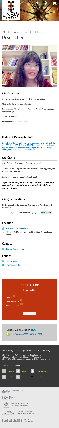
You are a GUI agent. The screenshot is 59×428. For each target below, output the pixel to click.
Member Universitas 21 (14, 398)
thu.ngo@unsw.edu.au (15, 248)
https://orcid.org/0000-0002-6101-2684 (26, 334)
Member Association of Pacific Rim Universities (26, 412)
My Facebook (12, 261)
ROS (34, 329)
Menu (55, 5)
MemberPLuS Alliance (28, 420)
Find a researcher (20, 32)
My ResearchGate (13, 265)
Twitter (23, 371)
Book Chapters (13, 301)
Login (37, 5)
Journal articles (14, 305)
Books (10, 297)
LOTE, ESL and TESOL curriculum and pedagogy (34, 145)
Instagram (39, 377)
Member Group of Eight (17, 391)
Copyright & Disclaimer (27, 351)
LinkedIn (10, 377)
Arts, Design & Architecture (17, 228)
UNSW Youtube (41, 371)
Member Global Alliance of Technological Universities (20, 404)
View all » (29, 313)
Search (46, 5)
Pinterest (24, 377)
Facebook (10, 371)
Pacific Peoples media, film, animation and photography (28, 148)
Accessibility (45, 351)
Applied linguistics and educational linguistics (21, 147)
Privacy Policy (7, 351)
